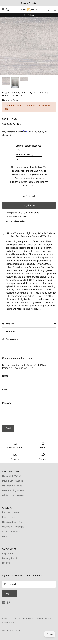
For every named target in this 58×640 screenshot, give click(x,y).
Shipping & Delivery (12, 522)
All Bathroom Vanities (13, 495)
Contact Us (15, 618)
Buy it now (29, 205)
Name (5, 376)
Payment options (10, 512)
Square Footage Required (28, 145)
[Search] (9, 9)
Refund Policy (8, 622)
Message (6, 403)
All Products (28, 618)
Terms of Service (44, 618)
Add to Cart (29, 196)
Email (5, 389)
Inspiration (7, 553)
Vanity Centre (12, 100)
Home (4, 618)
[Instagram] (8, 602)
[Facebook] (3, 602)
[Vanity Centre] (29, 9)
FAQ (4, 536)
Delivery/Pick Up (10, 558)
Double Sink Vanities (12, 481)
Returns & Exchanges (13, 526)
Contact (6, 563)
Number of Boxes (24, 154)
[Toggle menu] (3, 9)
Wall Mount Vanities (12, 485)
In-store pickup (9, 517)
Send (8, 428)
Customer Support (11, 531)
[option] (29, 46)
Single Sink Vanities (12, 476)
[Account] (49, 9)
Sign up (9, 593)
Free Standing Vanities (13, 490)
